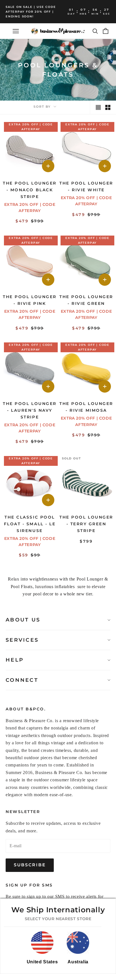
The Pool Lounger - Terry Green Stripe (86, 524)
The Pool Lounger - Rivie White (86, 186)
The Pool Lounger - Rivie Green (86, 300)
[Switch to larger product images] (98, 107)
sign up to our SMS (46, 896)
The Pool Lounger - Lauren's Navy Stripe (29, 410)
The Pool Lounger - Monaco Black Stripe (29, 190)
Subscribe (30, 864)
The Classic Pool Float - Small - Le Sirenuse (29, 524)
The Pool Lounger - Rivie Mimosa (86, 407)
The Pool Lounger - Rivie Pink (29, 300)
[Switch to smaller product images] (107, 107)
